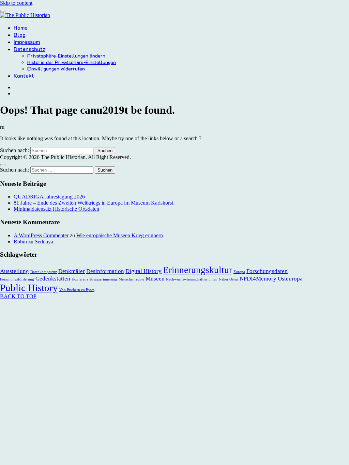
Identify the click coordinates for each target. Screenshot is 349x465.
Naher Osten (228, 279)
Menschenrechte (131, 279)
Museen (155, 278)
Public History (29, 287)
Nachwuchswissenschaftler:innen (191, 279)
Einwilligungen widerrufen (56, 68)
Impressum (27, 41)
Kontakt (24, 75)
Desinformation (105, 271)
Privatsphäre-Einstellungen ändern (66, 55)
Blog (20, 34)
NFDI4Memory (258, 278)
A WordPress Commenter (41, 235)
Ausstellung (14, 271)
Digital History (143, 271)
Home (21, 27)
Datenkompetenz (43, 272)
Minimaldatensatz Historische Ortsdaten (56, 209)
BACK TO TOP (18, 296)
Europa (239, 272)
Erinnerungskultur (197, 270)
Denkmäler (71, 271)
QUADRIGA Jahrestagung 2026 (49, 196)
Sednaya (44, 241)
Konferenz (80, 279)
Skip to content (16, 3)
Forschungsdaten (267, 271)
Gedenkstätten (52, 278)
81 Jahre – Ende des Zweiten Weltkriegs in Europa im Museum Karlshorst (93, 203)
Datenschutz (29, 48)
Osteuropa (290, 278)
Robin (20, 241)
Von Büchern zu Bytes (76, 290)
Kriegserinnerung (103, 279)
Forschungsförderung (17, 279)
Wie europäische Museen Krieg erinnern (119, 235)
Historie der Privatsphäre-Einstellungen (71, 62)
